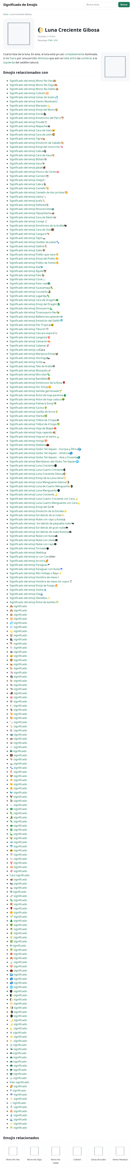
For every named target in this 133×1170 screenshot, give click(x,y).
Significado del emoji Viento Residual (32, 101)
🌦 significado (18, 1057)
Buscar (124, 4)
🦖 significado (18, 838)
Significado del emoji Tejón (26, 238)
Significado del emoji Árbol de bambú (33, 602)
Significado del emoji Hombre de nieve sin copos (39, 581)
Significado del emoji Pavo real (28, 283)
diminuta (43, 58)
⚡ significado (18, 1098)
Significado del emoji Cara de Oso (30, 229)
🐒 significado (18, 635)
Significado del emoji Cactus (27, 407)
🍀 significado (18, 950)
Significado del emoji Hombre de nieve (33, 577)
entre (73, 58)
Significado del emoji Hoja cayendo (31, 432)
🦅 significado (18, 796)
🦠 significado (18, 900)
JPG (56, 40)
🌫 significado (18, 1078)
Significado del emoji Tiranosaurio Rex (33, 312)
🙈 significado (18, 606)
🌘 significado (18, 1016)
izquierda (9, 62)
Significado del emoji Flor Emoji (29, 387)
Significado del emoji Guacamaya (30, 287)
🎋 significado (18, 1127)
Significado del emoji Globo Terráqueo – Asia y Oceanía (43, 457)
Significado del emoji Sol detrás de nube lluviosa (39, 532)
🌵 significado (18, 933)
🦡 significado (18, 763)
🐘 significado (18, 730)
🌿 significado (18, 941)
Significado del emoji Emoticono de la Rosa (36, 383)
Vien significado (19, 1082)
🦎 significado (18, 821)
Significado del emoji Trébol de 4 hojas (33, 424)
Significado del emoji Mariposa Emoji (32, 354)
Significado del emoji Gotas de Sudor (32, 97)
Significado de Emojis (20, 4)
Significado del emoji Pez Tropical (30, 325)
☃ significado (18, 1103)
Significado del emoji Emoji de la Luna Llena (36, 478)
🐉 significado (18, 829)
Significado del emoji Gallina (27, 246)
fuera (13, 58)
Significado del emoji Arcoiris (27, 561)
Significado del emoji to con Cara (30, 556)
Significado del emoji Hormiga (28, 358)
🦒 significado (18, 726)
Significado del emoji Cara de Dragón (32, 300)
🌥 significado (18, 1053)
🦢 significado (18, 805)
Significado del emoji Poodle (27, 122)
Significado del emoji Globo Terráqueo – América (39, 453)
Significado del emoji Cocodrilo (29, 291)
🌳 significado (18, 925)
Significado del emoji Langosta (28, 337)
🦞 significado (18, 863)
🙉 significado (18, 610)
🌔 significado (18, 999)
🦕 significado (18, 834)
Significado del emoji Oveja (26, 180)
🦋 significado (18, 879)
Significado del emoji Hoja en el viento (33, 436)
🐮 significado (18, 680)
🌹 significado (18, 908)
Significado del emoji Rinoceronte (30, 209)
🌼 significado (18, 912)
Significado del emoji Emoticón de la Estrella (37, 511)
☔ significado (18, 1094)
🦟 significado (18, 896)
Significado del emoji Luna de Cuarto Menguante (40, 486)
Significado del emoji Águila (26, 271)
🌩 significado (18, 1070)
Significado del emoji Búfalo (27, 159)
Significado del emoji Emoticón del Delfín (35, 320)
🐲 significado (18, 825)
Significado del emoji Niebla (27, 552)
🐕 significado (18, 643)
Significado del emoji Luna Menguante (33, 490)
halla (66, 58)
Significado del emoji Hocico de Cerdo (33, 171)
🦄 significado (18, 672)
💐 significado (18, 904)
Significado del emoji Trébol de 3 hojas (33, 420)
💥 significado (18, 618)
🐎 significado (18, 668)
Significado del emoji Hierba (27, 416)
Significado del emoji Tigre (26, 138)
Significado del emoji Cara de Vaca (31, 155)
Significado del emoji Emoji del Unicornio (35, 147)
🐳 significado (18, 842)
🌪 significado (18, 1074)
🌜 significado (18, 1028)
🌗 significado (18, 1012)
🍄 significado (18, 966)
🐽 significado (18, 697)
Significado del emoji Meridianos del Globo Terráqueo (43, 461)
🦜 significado (18, 813)
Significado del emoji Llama (26, 196)
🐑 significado (18, 705)
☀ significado (18, 1032)
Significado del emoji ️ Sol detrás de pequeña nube (40, 523)
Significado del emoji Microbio (28, 374)
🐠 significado (18, 850)
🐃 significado (18, 685)
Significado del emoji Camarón (28, 341)
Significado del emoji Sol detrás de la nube (36, 515)
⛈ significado (18, 1045)
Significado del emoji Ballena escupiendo (35, 316)
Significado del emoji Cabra (26, 184)
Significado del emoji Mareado (28, 105)
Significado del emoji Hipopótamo (30, 213)
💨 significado (18, 627)
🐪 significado (18, 714)
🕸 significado (18, 892)
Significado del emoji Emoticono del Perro (35, 118)
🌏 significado (18, 983)
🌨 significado (18, 1065)
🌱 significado (18, 916)
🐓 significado (18, 776)
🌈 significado (18, 1086)
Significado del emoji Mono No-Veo (31, 80)
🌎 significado (18, 978)
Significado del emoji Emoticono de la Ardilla (37, 225)
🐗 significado (18, 693)
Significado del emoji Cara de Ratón (31, 217)
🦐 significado (18, 867)
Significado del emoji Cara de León (31, 134)
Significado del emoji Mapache (28, 126)
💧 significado (18, 1115)
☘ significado (18, 945)
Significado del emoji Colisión (28, 93)
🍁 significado (18, 954)
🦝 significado (18, 652)
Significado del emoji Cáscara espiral (32, 333)
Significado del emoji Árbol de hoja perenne (36, 395)
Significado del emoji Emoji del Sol (30, 507)
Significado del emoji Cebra (26, 151)
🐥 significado (18, 788)
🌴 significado (18, 929)
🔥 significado (18, 1111)
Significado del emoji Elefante (28, 205)
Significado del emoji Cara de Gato (31, 130)
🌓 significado (18, 995)
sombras (86, 58)
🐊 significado (18, 817)
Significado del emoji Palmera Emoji (32, 403)
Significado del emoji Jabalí (26, 167)
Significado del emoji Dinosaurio (29, 308)
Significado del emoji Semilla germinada (34, 391)
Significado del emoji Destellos (28, 598)
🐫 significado (18, 718)
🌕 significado (18, 1003)
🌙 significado (18, 1020)
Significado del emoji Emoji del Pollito (32, 258)
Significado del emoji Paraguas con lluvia (35, 569)
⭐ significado (18, 1036)
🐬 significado (18, 846)
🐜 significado (18, 883)
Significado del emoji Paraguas (29, 565)
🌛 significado (18, 1024)
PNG (50, 40)
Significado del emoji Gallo (26, 250)
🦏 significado (18, 734)
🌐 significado (18, 987)
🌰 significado (18, 970)
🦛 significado (18, 738)
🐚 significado (18, 859)
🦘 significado (18, 759)
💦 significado (18, 623)
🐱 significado (18, 656)
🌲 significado (18, 920)
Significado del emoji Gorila (26, 114)
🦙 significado (18, 722)
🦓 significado (18, 676)
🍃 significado (18, 962)
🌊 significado (18, 1119)
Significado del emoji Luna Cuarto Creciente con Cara (42, 498)
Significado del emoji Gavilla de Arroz (32, 411)
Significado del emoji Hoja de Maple (32, 428)
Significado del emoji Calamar (28, 345)
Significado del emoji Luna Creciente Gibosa (36, 474)
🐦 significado (18, 792)
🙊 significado (18, 614)
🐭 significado (18, 743)
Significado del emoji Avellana (28, 445)
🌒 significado (18, 991)
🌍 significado (18, 974)
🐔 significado (18, 772)
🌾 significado (18, 937)
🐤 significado (18, 784)
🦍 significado (18, 639)
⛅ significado (18, 1041)
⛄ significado (18, 1107)
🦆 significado (18, 800)
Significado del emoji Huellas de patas (33, 242)
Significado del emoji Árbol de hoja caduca (36, 399)
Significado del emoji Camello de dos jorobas (37, 192)
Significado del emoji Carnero (28, 176)
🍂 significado (18, 958)
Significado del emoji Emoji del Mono (32, 109)
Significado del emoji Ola (25, 594)
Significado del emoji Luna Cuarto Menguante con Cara (43, 503)
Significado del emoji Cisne (26, 279)
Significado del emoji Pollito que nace (32, 254)
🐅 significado (18, 664)
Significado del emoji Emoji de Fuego (32, 585)
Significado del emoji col (24, 350)
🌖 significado (18, 1007)
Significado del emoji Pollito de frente (33, 263)
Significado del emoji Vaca (26, 163)
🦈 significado (18, 854)
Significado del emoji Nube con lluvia (32, 536)
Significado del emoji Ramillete (28, 378)
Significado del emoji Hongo (27, 441)
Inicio (5, 14)
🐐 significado (18, 709)
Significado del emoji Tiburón (28, 329)
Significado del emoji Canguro (28, 234)
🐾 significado (18, 767)
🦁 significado (18, 660)
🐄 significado (18, 689)
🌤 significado (18, 1049)
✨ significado (18, 1123)
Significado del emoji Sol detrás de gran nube (37, 527)
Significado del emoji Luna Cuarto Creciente (36, 469)
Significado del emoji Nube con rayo (32, 544)
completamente (74, 54)
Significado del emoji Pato (26, 275)
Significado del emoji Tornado (28, 548)
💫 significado (18, 631)
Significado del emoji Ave (25, 267)
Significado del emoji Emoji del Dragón (33, 304)
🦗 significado (18, 887)
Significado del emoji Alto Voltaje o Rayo (34, 573)
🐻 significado (18, 755)
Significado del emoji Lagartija (28, 296)
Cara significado (20, 875)
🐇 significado (18, 747)
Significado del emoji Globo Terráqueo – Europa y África (44, 449)
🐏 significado (18, 701)
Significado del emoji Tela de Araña (31, 366)
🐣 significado (18, 780)
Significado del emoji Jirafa (26, 200)
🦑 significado (18, 871)
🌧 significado (18, 1061)
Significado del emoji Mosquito (29, 370)
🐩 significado (18, 647)
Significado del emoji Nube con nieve (32, 540)
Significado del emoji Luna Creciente (32, 465)
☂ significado (18, 1090)
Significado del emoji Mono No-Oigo (32, 85)
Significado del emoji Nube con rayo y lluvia (36, 519)
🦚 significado (18, 809)
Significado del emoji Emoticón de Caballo (35, 143)
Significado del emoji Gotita (26, 589)
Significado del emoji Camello (28, 188)
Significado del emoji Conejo (27, 221)
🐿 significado (18, 751)
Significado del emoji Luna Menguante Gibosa (38, 482)
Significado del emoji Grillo (26, 362)
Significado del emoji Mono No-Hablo (32, 89)
